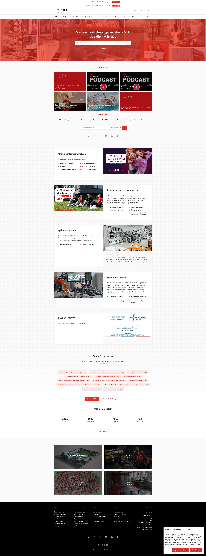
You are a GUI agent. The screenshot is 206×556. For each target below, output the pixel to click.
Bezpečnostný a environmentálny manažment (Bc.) (135, 384)
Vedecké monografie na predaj (122, 519)
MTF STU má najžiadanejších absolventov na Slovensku (139, 213)
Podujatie (144, 120)
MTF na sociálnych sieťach (117, 210)
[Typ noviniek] (115, 128)
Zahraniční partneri (79, 514)
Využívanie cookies (147, 529)
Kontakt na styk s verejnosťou (122, 521)
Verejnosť (130, 17)
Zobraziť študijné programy (111, 399)
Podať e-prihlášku (92, 399)
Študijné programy (136, 210)
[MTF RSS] (117, 136)
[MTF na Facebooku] (94, 136)
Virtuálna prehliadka (137, 207)
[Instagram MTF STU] (100, 136)
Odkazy (148, 17)
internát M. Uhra (58, 519)
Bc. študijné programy (88, 163)
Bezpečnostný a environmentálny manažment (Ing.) (74, 380)
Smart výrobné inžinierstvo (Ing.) (137, 372)
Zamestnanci (97, 17)
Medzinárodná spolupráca (81, 512)
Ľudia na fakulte (98, 512)
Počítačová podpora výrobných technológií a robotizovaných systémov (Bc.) (79, 384)
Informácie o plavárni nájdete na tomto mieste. (72, 323)
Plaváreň (103, 48)
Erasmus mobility (78, 516)
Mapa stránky (148, 518)
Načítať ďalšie (103, 114)
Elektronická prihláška (59, 523)
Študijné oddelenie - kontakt (68, 169)
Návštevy (128, 120)
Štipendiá (76, 519)
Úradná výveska (94, 120)
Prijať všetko (196, 550)
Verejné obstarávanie (99, 516)
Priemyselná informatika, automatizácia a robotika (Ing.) (107, 372)
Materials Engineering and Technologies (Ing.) (72, 372)
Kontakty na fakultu (99, 521)
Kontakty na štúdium (59, 526)
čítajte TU (73, 159)
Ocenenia (75, 120)
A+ (147, 513)
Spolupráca (108, 17)
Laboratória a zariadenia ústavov (117, 297)
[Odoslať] (124, 128)
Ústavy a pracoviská (80, 11)
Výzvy (136, 120)
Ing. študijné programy (88, 166)
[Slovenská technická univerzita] (103, 545)
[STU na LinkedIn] (111, 136)
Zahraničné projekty (79, 521)
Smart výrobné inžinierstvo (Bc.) (113, 389)
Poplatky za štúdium (59, 514)
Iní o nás (116, 516)
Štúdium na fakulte (59, 512)
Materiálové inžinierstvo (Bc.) (91, 389)
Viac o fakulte (103, 431)
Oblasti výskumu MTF (88, 244)
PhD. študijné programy (89, 169)
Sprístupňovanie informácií (121, 514)
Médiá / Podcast (107, 120)
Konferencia (118, 120)
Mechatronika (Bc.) (110, 384)
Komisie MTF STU (99, 519)
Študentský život (58, 516)
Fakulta (57, 17)
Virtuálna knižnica (65, 244)
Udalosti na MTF (118, 512)
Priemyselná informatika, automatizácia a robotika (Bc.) (109, 380)
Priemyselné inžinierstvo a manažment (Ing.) (78, 376)
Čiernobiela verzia (147, 515)
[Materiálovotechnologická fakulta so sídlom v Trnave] (62, 11)
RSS (151, 520)
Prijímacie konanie (59, 521)
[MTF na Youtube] (106, 136)
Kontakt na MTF (114, 213)
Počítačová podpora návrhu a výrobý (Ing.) (107, 376)
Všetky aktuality (64, 120)
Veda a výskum (119, 17)
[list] (103, 120)
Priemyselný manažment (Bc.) (138, 380)
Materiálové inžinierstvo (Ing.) (132, 376)
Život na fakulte (67, 17)
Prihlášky (63, 166)
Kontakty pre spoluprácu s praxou (139, 301)
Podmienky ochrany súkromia (144, 527)
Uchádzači (79, 17)
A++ (150, 512)
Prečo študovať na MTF (67, 163)
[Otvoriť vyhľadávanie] (148, 10)
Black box (96, 514)
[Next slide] (101, 301)
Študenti (87, 17)
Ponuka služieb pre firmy (117, 301)
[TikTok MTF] (88, 136)
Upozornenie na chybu (146, 524)
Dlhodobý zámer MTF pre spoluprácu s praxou (138, 297)
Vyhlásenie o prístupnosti (145, 522)
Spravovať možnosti (180, 550)
